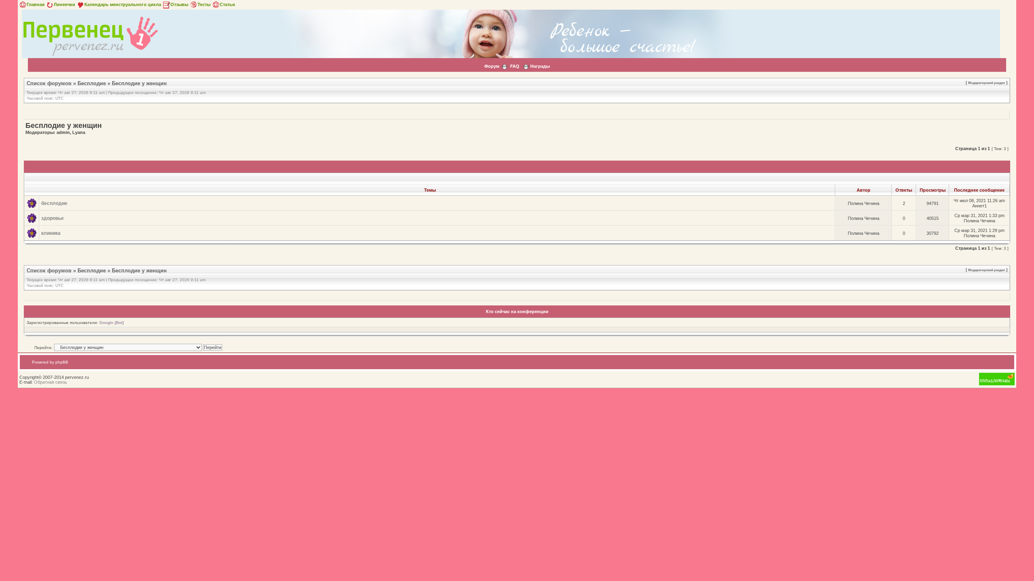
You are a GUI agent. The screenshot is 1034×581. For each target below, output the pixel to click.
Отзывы (179, 4)
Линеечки (64, 4)
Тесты (204, 4)
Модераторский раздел (986, 83)
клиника (51, 233)
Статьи (227, 4)
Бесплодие (92, 83)
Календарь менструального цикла (122, 4)
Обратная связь (50, 382)
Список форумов (49, 83)
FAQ (514, 66)
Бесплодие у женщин (139, 83)
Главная (35, 4)
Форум (491, 66)
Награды (540, 66)
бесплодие (54, 203)
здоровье (52, 218)
